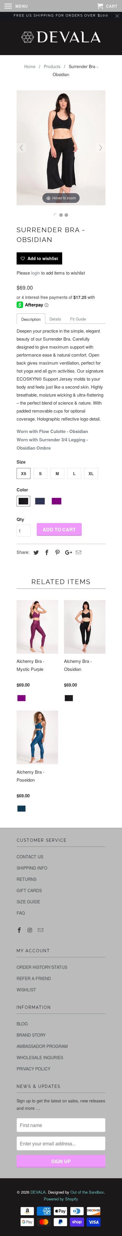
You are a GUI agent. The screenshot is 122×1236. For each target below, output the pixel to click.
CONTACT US (30, 857)
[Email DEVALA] (41, 930)
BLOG (22, 1024)
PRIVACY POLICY (33, 1069)
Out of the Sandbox (87, 1192)
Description (31, 319)
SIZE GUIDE (28, 902)
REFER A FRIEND (34, 978)
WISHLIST (26, 990)
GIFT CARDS (29, 890)
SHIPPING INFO (32, 868)
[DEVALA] (61, 37)
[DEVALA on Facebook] (20, 930)
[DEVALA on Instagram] (30, 930)
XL (91, 473)
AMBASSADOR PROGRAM (42, 1046)
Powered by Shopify (61, 1199)
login (35, 273)
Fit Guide (78, 319)
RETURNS (26, 879)
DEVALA (38, 1192)
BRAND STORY (31, 1035)
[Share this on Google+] (67, 552)
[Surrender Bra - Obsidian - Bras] (55, 215)
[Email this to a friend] (77, 552)
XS (23, 473)
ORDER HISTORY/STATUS (42, 967)
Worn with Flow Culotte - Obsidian (52, 431)
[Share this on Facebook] (46, 552)
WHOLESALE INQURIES (40, 1057)
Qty (20, 519)
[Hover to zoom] (61, 147)
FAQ (21, 913)
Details (55, 319)
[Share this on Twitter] (35, 552)
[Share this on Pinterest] (56, 552)
